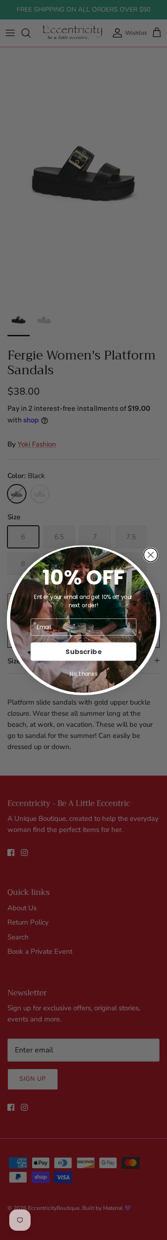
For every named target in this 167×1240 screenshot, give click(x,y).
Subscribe (83, 651)
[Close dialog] (150, 554)
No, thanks (83, 674)
